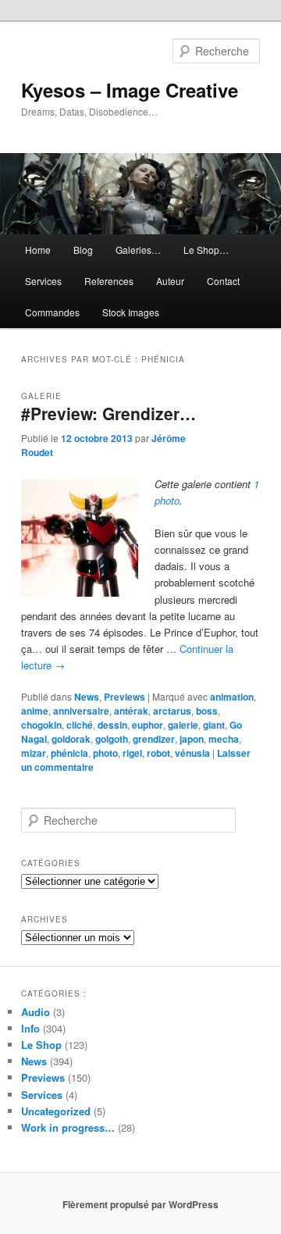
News (86, 697)
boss (207, 711)
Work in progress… (68, 1127)
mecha (223, 739)
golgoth (111, 739)
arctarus (172, 711)
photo (105, 753)
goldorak (71, 739)
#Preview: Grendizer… (108, 413)
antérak (131, 711)
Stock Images (130, 312)
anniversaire (81, 711)
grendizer (154, 739)
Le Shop (41, 1044)
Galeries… (138, 249)
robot (158, 753)
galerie (183, 725)
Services (43, 280)
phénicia (69, 753)
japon (192, 739)
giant (214, 725)
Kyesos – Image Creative (129, 90)
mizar (33, 753)
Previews (124, 697)
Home (38, 249)
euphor (147, 725)
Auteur (170, 280)
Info (30, 1028)
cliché (79, 725)
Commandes (52, 312)
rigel (132, 753)
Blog (83, 249)
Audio (35, 1011)
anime (34, 711)
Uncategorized (56, 1111)
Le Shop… (206, 249)
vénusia (192, 753)
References (108, 280)
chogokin (41, 725)
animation (232, 697)
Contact (223, 280)
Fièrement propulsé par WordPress (140, 1204)
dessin (112, 725)
